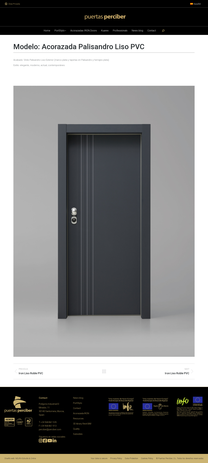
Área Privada (14, 4)
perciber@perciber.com (50, 429)
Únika (33, 458)
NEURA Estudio (21, 458)
